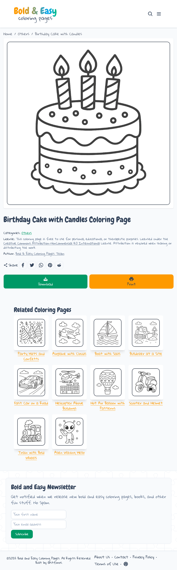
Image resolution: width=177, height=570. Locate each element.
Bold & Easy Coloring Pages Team (40, 253)
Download (45, 284)
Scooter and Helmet (146, 403)
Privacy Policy (143, 557)
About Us (102, 557)
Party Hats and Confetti (31, 356)
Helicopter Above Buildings (69, 405)
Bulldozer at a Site (146, 353)
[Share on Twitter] (32, 265)
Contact (121, 557)
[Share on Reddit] (59, 265)
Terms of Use (106, 564)
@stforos (55, 562)
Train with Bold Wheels (31, 455)
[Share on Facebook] (23, 265)
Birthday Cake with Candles (58, 33)
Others (23, 33)
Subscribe (21, 534)
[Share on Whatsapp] (41, 265)
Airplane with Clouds (69, 353)
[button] (50, 265)
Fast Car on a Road (31, 403)
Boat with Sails (107, 353)
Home (7, 33)
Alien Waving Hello (69, 452)
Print (131, 284)
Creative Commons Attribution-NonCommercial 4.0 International (51, 243)
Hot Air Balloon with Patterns (108, 405)
